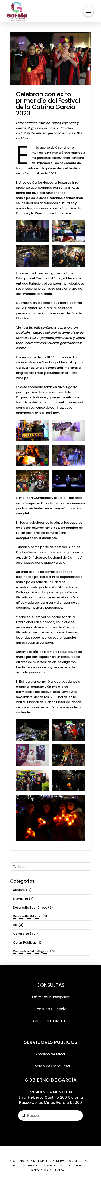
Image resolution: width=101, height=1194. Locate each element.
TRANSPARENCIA (49, 1165)
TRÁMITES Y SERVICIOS (55, 1161)
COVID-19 (20, 899)
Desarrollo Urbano (27, 916)
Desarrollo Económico (30, 907)
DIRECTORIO (73, 1165)
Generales (21, 933)
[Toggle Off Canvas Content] (88, 11)
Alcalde (19, 890)
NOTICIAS (27, 1161)
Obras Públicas (24, 942)
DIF (15, 925)
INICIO (13, 1161)
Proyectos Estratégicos (31, 951)
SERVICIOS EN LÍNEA (47, 1170)
